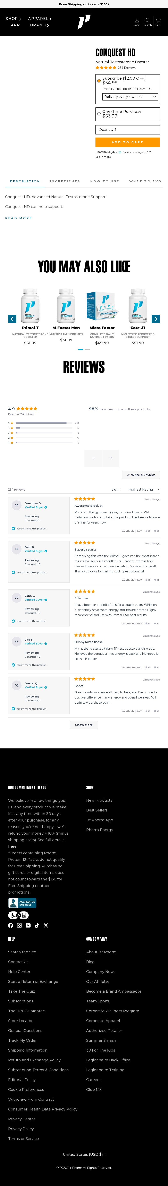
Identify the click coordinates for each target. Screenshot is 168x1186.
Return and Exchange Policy (34, 1060)
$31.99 (66, 340)
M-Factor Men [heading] (66, 328)
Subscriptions (20, 1001)
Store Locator (20, 1021)
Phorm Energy (99, 830)
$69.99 (102, 343)
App (15, 25)
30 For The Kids (100, 1050)
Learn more (103, 156)
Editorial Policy (22, 1080)
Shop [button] (12, 18)
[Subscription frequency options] (127, 96)
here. (12, 846)
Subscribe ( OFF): (124, 80)
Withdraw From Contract (31, 1099)
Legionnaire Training (105, 1070)
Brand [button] (38, 25)
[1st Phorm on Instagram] (19, 925)
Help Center (19, 971)
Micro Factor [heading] (102, 328)
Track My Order (22, 1040)
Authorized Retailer (104, 1030)
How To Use (104, 181)
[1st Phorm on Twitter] (45, 925)
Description (25, 181)
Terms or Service (23, 1138)
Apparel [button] (38, 18)
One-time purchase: (122, 113)
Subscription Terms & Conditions (38, 1070)
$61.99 (30, 343)
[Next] (156, 319)
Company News (101, 971)
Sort (117, 489)
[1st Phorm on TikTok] (37, 925)
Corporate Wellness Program (112, 1011)
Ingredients (65, 181)
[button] (115, 67)
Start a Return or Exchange (33, 981)
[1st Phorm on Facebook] (10, 925)
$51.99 (138, 343)
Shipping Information (28, 1050)
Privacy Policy (21, 1129)
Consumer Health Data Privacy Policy (42, 1109)
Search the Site (22, 952)
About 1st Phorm (101, 952)
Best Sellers (97, 810)
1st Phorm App (99, 820)
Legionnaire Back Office (108, 1060)
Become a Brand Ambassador (113, 991)
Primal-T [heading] (30, 328)
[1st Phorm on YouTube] (28, 925)
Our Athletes (98, 981)
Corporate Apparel (103, 1021)
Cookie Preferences (26, 1089)
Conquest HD (33, 520)
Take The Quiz (21, 991)
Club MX (94, 1089)
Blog (90, 962)
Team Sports (98, 1001)
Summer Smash (101, 1040)
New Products (99, 800)
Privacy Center (21, 1119)
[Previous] (12, 319)
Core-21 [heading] (138, 328)
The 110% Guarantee (26, 1011)
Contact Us (18, 962)
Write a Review (145, 476)
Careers (93, 1080)
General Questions (25, 1030)
